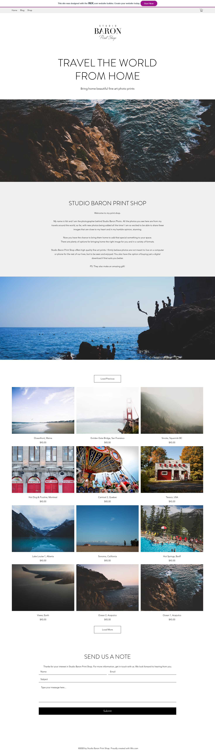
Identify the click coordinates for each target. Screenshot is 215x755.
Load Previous (107, 378)
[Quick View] (43, 410)
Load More (107, 629)
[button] (201, 10)
